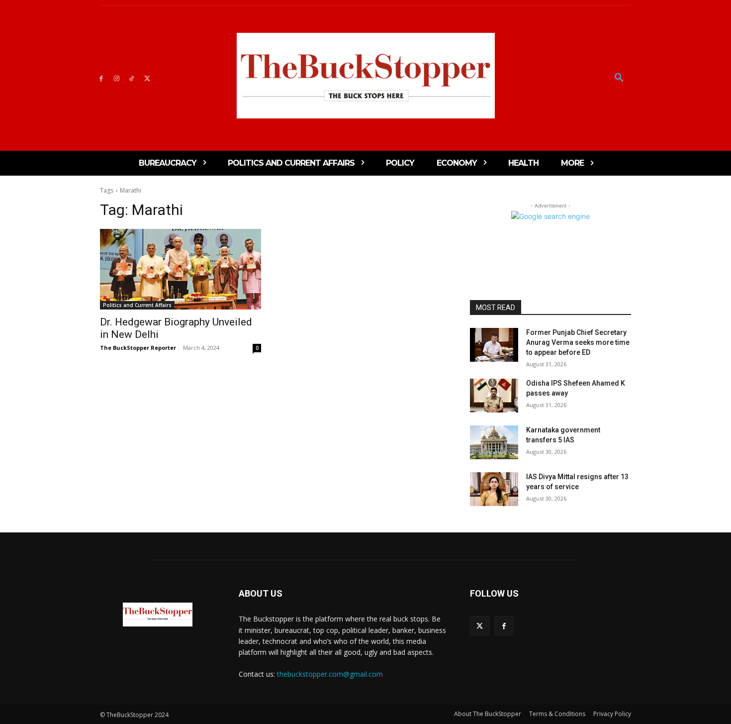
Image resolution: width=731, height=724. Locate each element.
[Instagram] (116, 78)
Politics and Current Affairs (137, 305)
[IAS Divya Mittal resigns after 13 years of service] (494, 489)
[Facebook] (101, 78)
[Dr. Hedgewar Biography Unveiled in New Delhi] (180, 269)
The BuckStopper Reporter (138, 347)
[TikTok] (132, 78)
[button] (619, 78)
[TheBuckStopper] (366, 75)
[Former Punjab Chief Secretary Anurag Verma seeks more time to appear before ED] (494, 345)
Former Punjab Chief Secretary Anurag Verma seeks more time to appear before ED (578, 342)
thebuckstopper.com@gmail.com (330, 674)
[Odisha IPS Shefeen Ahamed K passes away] (494, 396)
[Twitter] (147, 78)
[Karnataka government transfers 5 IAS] (494, 442)
